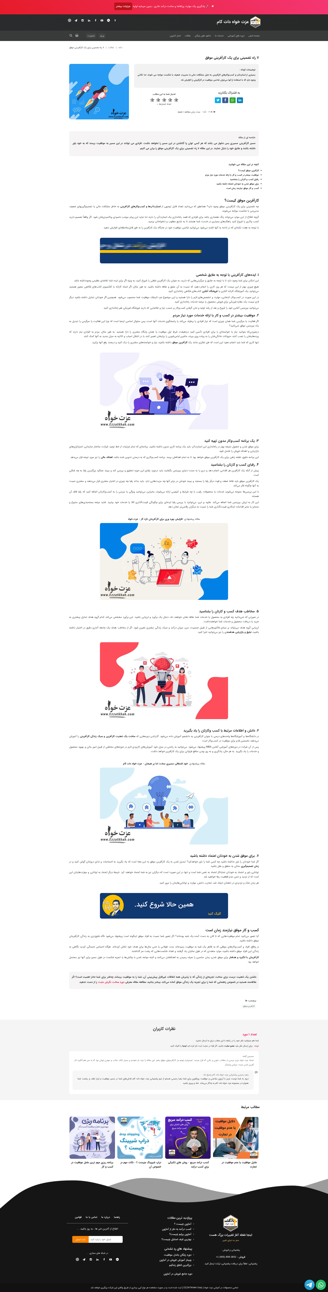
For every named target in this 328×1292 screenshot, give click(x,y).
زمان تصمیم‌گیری (250, 866)
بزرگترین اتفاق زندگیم (180, 1265)
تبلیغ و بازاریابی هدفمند (239, 632)
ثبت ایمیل (80, 1239)
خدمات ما (219, 36)
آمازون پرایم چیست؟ (180, 1234)
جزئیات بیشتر (123, 6)
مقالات (188, 36)
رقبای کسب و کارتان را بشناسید (244, 179)
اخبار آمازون (175, 36)
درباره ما (105, 1217)
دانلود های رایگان (203, 36)
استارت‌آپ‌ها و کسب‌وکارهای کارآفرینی (141, 206)
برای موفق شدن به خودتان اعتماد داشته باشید (237, 184)
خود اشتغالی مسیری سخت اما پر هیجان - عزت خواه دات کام (155, 764)
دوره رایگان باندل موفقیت (177, 1255)
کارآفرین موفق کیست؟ (248, 170)
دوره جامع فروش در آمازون (177, 1274)
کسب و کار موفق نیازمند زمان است (242, 188)
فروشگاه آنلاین (210, 291)
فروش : (230, 1257)
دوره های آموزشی (236, 36)
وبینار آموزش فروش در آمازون (175, 1260)
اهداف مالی (107, 457)
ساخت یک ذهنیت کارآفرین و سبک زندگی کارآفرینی (107, 736)
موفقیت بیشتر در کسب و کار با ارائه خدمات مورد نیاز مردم (232, 175)
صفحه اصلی (254, 36)
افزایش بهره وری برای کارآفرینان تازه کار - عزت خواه (155, 519)
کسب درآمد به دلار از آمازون (176, 1229)
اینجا (184, 1046)
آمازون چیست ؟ (182, 1224)
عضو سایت (229, 1046)
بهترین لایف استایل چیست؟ (176, 1239)
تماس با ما (91, 1217)
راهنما (117, 1217)
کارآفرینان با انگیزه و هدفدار (244, 957)
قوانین (78, 1217)
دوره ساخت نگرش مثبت (110, 982)
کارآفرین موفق (179, 342)
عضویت (91, 36)
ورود (102, 36)
